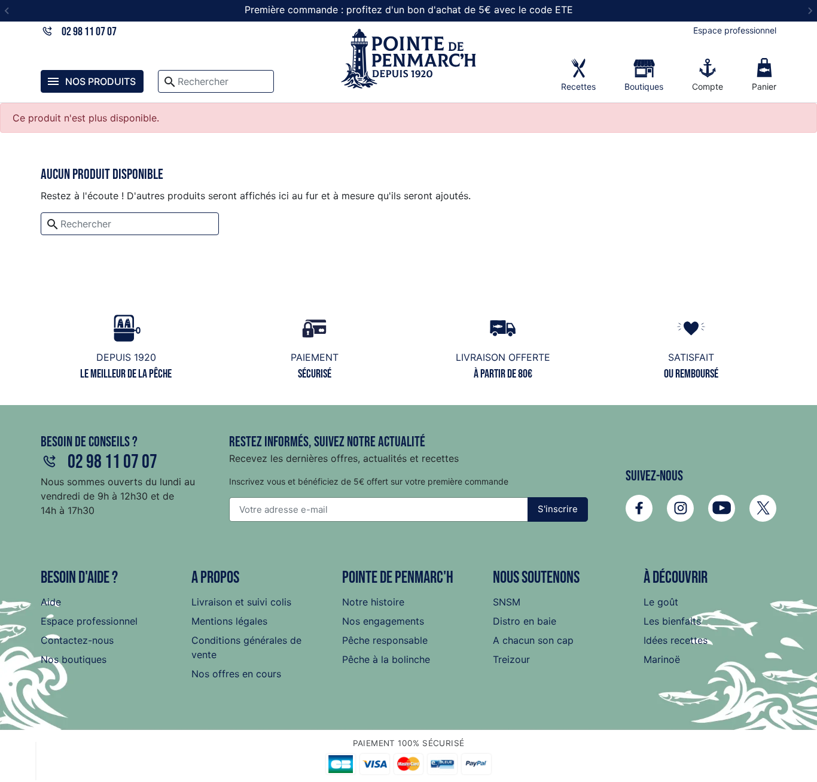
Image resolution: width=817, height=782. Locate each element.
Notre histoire (373, 602)
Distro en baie (524, 621)
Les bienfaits (672, 621)
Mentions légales (229, 621)
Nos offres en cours (236, 674)
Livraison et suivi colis (241, 602)
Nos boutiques (73, 659)
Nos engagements (383, 621)
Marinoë (662, 659)
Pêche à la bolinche (386, 659)
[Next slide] (810, 11)
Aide (51, 602)
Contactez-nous (77, 640)
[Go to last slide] (7, 11)
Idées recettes (676, 640)
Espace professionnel (734, 30)
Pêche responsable (385, 640)
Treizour (511, 659)
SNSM (506, 602)
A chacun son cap (533, 640)
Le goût (661, 602)
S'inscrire (558, 509)
